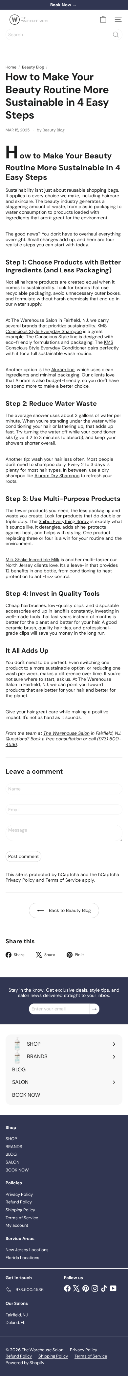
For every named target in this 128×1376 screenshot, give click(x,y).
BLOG (11, 1154)
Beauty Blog (33, 67)
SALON (12, 1162)
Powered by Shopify (25, 1362)
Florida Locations (22, 1257)
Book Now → (63, 5)
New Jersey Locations (27, 1249)
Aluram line (63, 369)
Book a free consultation (56, 739)
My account (17, 1225)
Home (11, 67)
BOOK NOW (17, 1170)
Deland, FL (15, 1322)
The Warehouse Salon (66, 733)
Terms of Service (63, 880)
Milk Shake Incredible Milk (32, 560)
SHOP (11, 1139)
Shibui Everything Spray (64, 521)
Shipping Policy (20, 1210)
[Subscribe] (94, 1009)
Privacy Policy (20, 880)
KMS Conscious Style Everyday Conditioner (59, 345)
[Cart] (103, 19)
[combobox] (64, 34)
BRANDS (14, 1146)
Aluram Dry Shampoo (56, 476)
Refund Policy (19, 1202)
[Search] (115, 34)
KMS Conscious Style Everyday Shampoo (56, 328)
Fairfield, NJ (17, 1315)
